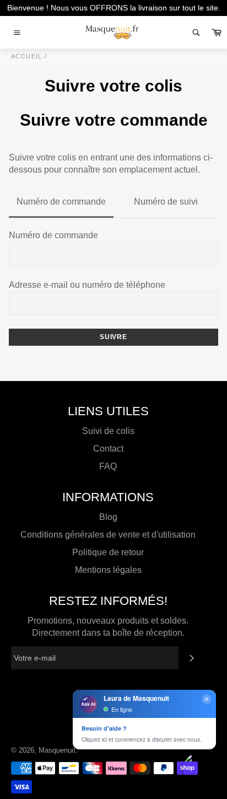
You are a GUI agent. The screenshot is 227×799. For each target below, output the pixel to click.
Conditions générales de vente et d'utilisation (108, 534)
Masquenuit (57, 750)
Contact (108, 448)
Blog (108, 517)
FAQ (108, 466)
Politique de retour (108, 552)
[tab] (61, 202)
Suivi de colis (108, 431)
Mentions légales (108, 570)
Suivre (113, 337)
